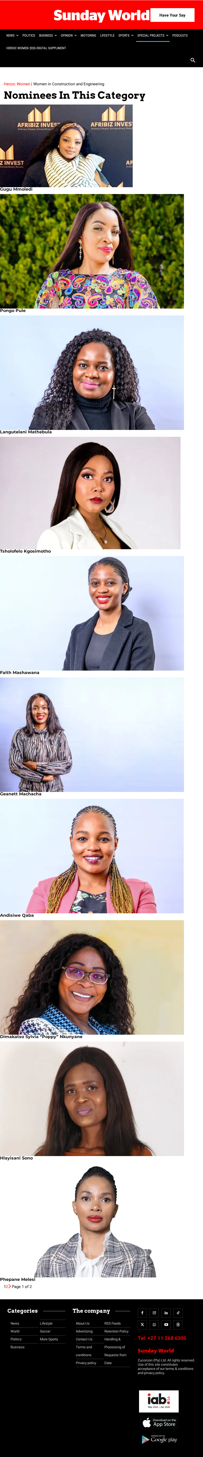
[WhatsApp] (154, 1325)
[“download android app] (159, 1445)
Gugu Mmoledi (16, 189)
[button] (193, 60)
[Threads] (178, 1325)
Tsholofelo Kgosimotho (25, 551)
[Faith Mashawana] (101, 613)
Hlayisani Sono (16, 1158)
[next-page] (10, 1287)
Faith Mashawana (19, 672)
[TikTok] (178, 1313)
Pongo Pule (13, 310)
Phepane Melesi (17, 1279)
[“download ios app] (159, 1429)
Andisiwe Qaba (17, 915)
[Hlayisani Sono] (101, 1099)
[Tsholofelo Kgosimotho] (101, 493)
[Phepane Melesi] (101, 1220)
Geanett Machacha (20, 793)
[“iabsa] (159, 1412)
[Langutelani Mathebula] (101, 372)
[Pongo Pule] (101, 251)
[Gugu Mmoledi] (101, 146)
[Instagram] (154, 1313)
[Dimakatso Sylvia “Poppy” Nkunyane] (101, 977)
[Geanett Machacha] (101, 734)
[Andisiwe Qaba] (101, 856)
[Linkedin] (166, 1313)
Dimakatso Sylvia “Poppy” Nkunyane (41, 1036)
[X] (142, 1325)
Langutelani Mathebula (26, 431)
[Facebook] (142, 1313)
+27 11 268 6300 (166, 1338)
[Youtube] (166, 1325)
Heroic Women (17, 84)
